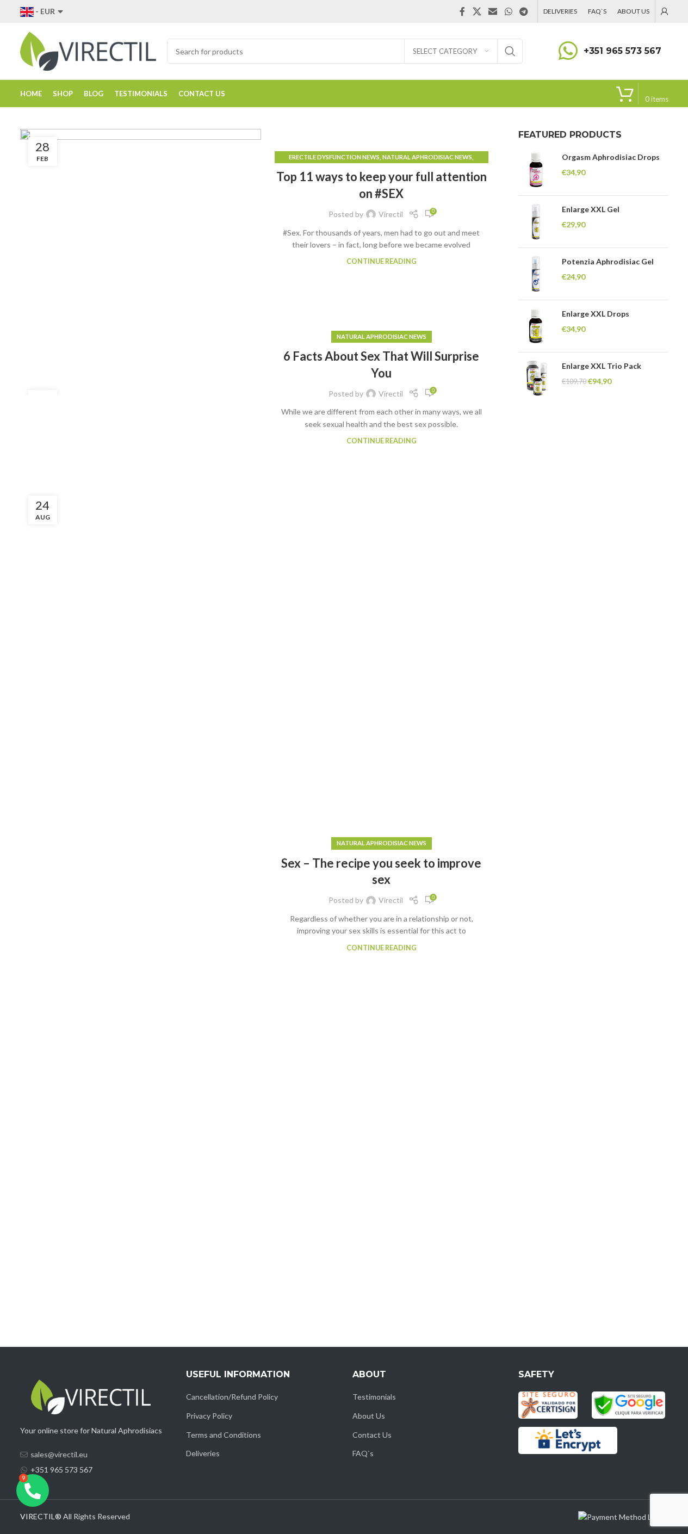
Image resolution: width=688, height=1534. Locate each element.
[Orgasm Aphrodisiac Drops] (536, 169)
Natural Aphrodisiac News (427, 156)
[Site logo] (88, 50)
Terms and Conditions (223, 1434)
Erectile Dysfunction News (334, 156)
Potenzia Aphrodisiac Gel (608, 261)
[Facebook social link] (462, 11)
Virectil (391, 214)
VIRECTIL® (40, 1516)
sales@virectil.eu (59, 1454)
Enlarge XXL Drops (595, 313)
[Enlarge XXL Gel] (536, 221)
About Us (368, 1415)
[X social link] (477, 11)
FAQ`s (363, 1453)
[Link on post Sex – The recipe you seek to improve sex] (140, 895)
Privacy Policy (209, 1415)
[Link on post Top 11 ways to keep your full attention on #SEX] (140, 209)
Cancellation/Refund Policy (232, 1396)
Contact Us (372, 1434)
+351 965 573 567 (622, 51)
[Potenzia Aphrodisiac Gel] (536, 274)
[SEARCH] (510, 51)
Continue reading (381, 261)
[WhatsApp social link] (508, 11)
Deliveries (203, 1453)
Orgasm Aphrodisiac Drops (611, 157)
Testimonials (374, 1396)
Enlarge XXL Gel (590, 209)
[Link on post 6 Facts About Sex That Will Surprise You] (140, 388)
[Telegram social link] (523, 11)
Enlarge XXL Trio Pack (601, 365)
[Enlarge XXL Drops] (536, 326)
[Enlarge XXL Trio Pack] (536, 378)
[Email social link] (493, 11)
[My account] (664, 11)
